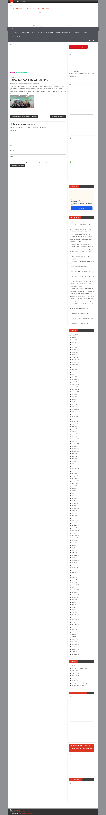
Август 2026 (75, 334)
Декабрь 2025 (75, 354)
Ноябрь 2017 (75, 592)
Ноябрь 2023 (75, 416)
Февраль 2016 (75, 644)
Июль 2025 (74, 367)
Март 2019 (74, 552)
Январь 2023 (75, 441)
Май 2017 (74, 607)
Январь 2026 (75, 352)
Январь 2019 (75, 557)
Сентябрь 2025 (75, 362)
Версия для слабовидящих (78, 46)
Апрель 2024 (75, 404)
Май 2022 (74, 461)
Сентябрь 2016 (75, 627)
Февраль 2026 (75, 349)
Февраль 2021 (75, 498)
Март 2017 (74, 612)
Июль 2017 (74, 602)
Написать (81, 208)
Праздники (74, 675)
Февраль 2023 (75, 438)
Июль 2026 (74, 337)
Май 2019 (74, 547)
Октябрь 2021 (75, 478)
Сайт (11, 156)
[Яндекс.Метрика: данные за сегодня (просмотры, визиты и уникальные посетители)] (15, 810)
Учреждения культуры (21, 72)
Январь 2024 (75, 411)
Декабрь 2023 (75, 414)
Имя (11, 145)
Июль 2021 (74, 485)
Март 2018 (74, 582)
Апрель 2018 (75, 580)
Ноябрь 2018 (75, 562)
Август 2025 (75, 364)
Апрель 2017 (75, 609)
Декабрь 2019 (75, 530)
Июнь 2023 (74, 429)
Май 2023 (74, 431)
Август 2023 (75, 424)
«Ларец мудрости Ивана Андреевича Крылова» (24, 116)
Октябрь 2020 (75, 505)
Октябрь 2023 (75, 419)
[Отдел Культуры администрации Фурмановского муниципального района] (30, 8)
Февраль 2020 (75, 525)
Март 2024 (74, 406)
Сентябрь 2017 (75, 597)
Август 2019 (75, 540)
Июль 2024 (74, 396)
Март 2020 (74, 523)
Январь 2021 (75, 500)
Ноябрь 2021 (75, 476)
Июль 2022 (74, 456)
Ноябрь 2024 (75, 386)
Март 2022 (74, 466)
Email (12, 151)
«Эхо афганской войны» (58, 116)
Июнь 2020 (74, 515)
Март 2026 (74, 347)
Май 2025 (74, 372)
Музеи (73, 670)
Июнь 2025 (74, 369)
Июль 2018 (74, 572)
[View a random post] (94, 40)
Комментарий (14, 130)
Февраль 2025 (75, 379)
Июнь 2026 (74, 339)
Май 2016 (74, 636)
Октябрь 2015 (75, 654)
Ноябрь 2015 (75, 651)
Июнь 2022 (74, 458)
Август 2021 (75, 483)
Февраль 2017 (75, 614)
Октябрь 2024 (75, 389)
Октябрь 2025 (75, 359)
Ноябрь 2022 (75, 446)
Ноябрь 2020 (75, 503)
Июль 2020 (74, 513)
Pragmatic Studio (24, 811)
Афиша (73, 665)
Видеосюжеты (15, 36)
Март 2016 (74, 641)
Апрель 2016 (75, 639)
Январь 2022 (75, 471)
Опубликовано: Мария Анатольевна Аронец (20, 83)
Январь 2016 (75, 646)
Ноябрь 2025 (75, 357)
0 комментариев (36, 83)
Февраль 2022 (75, 468)
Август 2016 (75, 629)
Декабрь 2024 (75, 384)
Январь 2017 (75, 617)
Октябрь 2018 (75, 565)
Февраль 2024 (75, 409)
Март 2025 (74, 377)
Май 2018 (74, 577)
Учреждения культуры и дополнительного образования (37, 32)
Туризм (85, 32)
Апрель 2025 (75, 374)
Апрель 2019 (75, 550)
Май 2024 (74, 401)
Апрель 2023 (75, 433)
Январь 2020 (75, 528)
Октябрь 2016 (75, 624)
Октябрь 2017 (75, 594)
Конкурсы (77, 32)
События (74, 678)
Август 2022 (75, 453)
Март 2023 (74, 436)
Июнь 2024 (74, 399)
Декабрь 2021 (75, 473)
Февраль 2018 (75, 584)
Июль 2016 (74, 632)
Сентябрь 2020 (75, 508)
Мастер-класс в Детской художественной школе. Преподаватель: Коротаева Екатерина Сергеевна (81, 239)
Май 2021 (74, 490)
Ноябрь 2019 (75, 533)
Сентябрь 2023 (75, 421)
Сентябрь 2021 (75, 481)
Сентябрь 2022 (75, 451)
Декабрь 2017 (75, 589)
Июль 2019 (74, 542)
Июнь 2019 (74, 545)
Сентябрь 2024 (75, 391)
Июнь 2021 (74, 488)
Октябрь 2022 (75, 448)
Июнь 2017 (74, 604)
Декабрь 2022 (75, 443)
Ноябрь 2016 (75, 622)
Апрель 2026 (75, 344)
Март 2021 (74, 495)
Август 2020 (75, 510)
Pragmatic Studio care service (29, 813)
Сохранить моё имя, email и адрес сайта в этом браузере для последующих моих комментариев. (36, 162)
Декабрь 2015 (75, 649)
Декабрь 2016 (75, 619)
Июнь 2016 (74, 634)
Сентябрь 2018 (75, 567)
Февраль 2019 (75, 555)
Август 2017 (75, 599)
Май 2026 (74, 342)
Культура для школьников (63, 32)
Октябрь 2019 (75, 535)
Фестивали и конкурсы (77, 685)
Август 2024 (75, 394)
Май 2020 (74, 518)
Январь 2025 (75, 382)
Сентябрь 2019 (75, 537)
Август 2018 (75, 570)
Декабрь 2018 (75, 560)
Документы (14, 32)
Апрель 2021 (75, 493)
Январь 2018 (75, 587)
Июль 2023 (74, 426)
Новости (13, 72)
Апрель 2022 (75, 463)
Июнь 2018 (74, 575)
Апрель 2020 (75, 520)
